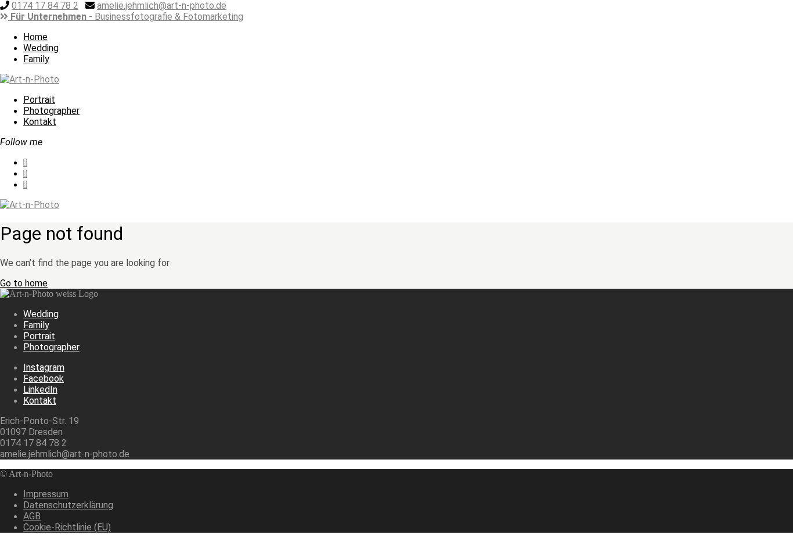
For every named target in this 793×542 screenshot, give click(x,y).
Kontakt (39, 121)
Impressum (46, 494)
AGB (32, 516)
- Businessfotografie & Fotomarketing (126, 16)
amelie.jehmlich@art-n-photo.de (161, 5)
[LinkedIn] (271, 16)
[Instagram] (248, 16)
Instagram (43, 367)
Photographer (51, 110)
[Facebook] (259, 16)
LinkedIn (40, 389)
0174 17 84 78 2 (45, 5)
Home (35, 36)
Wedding (41, 47)
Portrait (39, 99)
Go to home (24, 283)
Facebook (43, 378)
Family (36, 58)
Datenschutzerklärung (68, 505)
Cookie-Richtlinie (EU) (67, 527)
